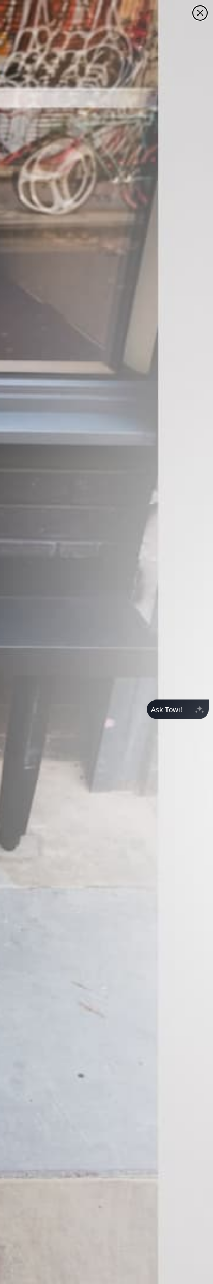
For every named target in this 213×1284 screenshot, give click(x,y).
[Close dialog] (200, 13)
